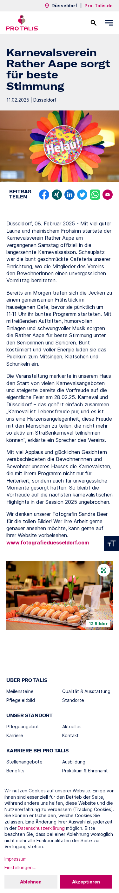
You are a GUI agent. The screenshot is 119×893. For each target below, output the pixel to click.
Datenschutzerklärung (41, 828)
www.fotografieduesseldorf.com (47, 542)
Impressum (15, 859)
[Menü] (108, 22)
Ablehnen (31, 881)
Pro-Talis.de (98, 5)
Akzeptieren (86, 881)
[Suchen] (93, 22)
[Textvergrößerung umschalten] (111, 543)
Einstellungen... (20, 867)
